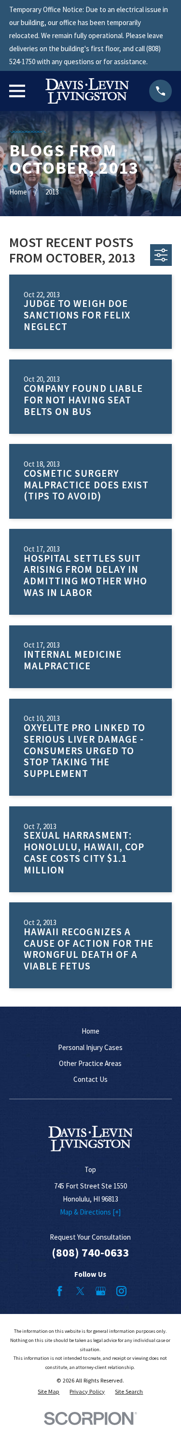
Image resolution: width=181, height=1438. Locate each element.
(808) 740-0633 (90, 1252)
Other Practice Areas (90, 1063)
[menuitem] (48, 1391)
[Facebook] (60, 1291)
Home (90, 1031)
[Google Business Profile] (101, 1291)
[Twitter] (80, 1291)
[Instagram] (121, 1291)
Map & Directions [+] (90, 1212)
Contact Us (90, 1079)
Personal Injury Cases (90, 1047)
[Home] (87, 91)
